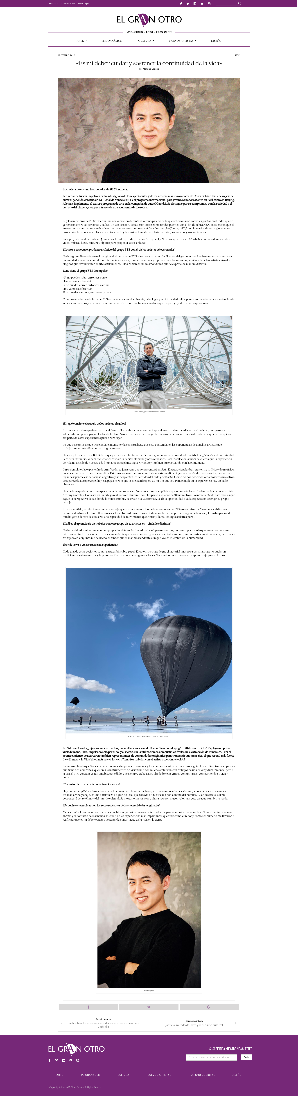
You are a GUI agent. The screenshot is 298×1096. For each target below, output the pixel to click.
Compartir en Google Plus (209, 1007)
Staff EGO (53, 3)
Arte (79, 41)
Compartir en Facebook (88, 1007)
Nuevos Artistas (179, 41)
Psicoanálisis (112, 40)
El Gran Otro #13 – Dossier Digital (75, 3)
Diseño (216, 40)
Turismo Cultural (202, 1075)
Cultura (143, 41)
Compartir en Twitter (148, 1007)
